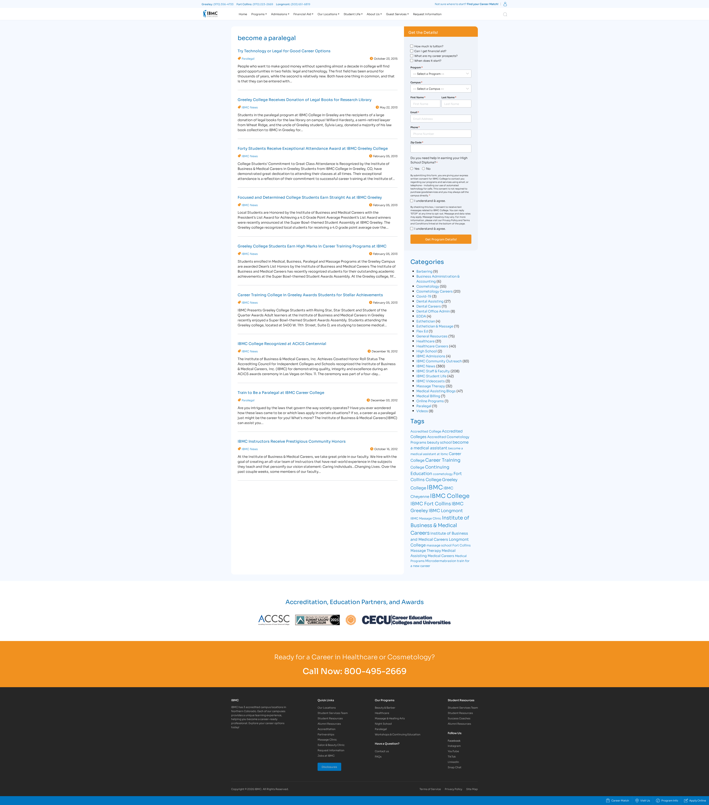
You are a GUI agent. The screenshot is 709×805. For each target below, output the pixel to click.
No (428, 168)
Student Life (352, 14)
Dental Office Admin (433, 311)
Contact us (382, 751)
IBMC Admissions (430, 355)
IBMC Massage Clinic (425, 518)
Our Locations (327, 14)
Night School (383, 723)
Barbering (424, 271)
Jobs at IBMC (326, 755)
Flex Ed (422, 331)
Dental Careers (428, 306)
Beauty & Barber (385, 707)
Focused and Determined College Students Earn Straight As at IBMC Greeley (310, 197)
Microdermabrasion (440, 560)
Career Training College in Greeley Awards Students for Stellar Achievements (310, 294)
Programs (258, 14)
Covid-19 (423, 296)
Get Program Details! (441, 239)
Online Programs (430, 400)
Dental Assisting (429, 301)
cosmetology (443, 473)
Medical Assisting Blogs (436, 390)
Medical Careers (441, 555)
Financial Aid (302, 14)
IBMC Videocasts (430, 380)
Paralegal (248, 58)
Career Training (442, 459)
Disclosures (329, 767)
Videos (422, 410)
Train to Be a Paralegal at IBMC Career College (281, 392)
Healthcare (425, 341)
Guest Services (396, 14)
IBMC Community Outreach (439, 360)
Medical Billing (428, 395)
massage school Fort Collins (449, 545)
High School (426, 350)
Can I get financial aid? (430, 51)
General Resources (432, 336)
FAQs (378, 756)
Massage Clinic (327, 739)
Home (243, 14)
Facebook (454, 740)
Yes (416, 168)
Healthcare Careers (432, 345)
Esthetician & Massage (434, 326)
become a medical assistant (439, 444)
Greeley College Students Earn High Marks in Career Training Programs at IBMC (312, 246)
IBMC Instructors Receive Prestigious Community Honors (292, 441)
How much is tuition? (428, 46)
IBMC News (250, 107)
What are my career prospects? (436, 56)
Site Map (472, 789)
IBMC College (450, 495)
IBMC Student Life (431, 375)
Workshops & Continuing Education (397, 734)
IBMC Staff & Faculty (433, 370)
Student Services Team (333, 713)
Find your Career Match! (482, 4)
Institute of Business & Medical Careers (439, 525)
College (417, 466)
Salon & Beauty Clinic (331, 745)
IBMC (435, 487)
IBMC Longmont (446, 510)
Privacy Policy (453, 789)
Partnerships (326, 734)
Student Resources (330, 718)
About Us (373, 14)
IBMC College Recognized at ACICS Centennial (282, 343)
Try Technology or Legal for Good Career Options (284, 50)
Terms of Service (430, 789)
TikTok (452, 756)
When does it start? (427, 60)
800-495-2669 (375, 670)
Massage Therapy (430, 385)
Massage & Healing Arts (390, 718)
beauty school (439, 442)
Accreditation (326, 729)
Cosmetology (427, 286)
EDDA (421, 316)
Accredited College (425, 431)
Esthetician (425, 321)
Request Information (427, 14)
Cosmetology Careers (434, 291)
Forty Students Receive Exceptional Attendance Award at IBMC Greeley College (313, 148)
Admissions (279, 14)
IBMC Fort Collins (430, 503)
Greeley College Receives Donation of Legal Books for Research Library (304, 99)
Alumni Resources (329, 723)
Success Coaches (459, 718)
